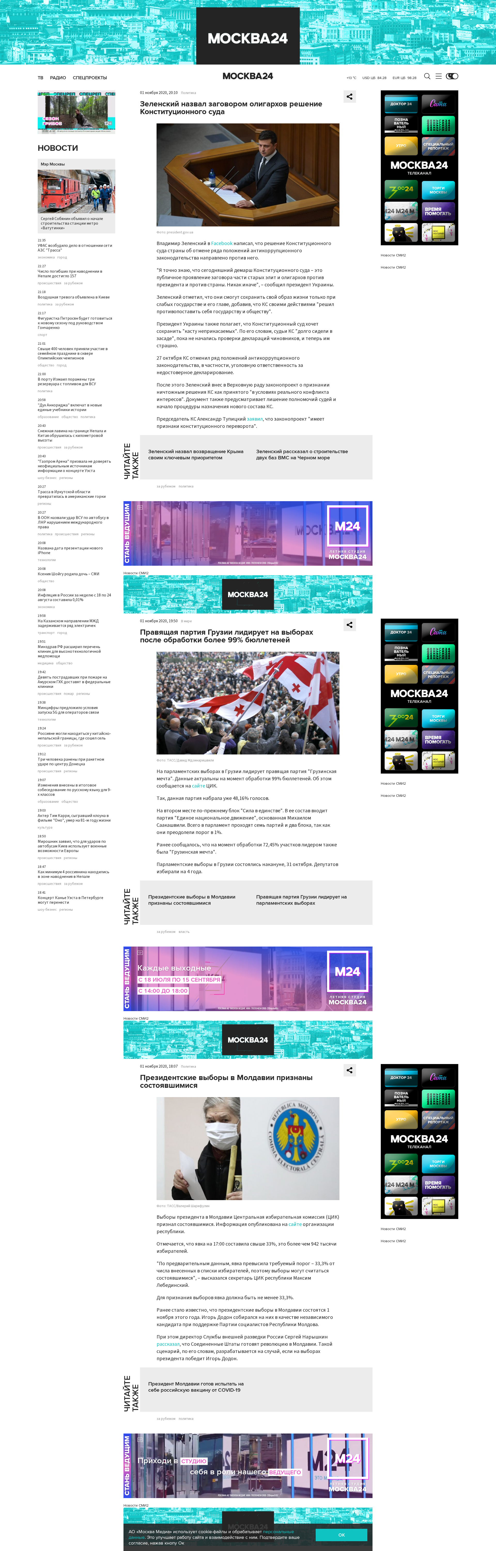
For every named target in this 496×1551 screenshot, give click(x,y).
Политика (188, 93)
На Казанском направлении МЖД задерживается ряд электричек (68, 623)
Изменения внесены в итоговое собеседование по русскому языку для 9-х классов (74, 789)
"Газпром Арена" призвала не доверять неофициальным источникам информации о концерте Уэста (74, 466)
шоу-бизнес (47, 478)
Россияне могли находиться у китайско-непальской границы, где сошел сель (74, 736)
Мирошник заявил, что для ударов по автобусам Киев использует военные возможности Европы (72, 846)
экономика (46, 257)
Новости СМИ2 (136, 573)
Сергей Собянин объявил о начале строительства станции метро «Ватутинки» (72, 223)
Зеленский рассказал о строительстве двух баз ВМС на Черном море (302, 454)
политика (45, 304)
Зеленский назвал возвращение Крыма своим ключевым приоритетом (196, 454)
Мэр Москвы (53, 164)
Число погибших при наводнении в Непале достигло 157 (70, 274)
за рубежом (73, 283)
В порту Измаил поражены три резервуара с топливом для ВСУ (67, 381)
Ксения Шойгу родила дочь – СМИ (68, 574)
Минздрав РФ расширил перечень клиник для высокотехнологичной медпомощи (69, 651)
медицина (45, 663)
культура (45, 827)
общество (46, 365)
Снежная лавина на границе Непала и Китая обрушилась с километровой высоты (72, 435)
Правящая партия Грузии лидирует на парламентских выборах (301, 900)
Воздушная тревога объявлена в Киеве (74, 297)
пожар (69, 694)
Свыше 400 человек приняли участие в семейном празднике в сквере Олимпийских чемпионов (73, 353)
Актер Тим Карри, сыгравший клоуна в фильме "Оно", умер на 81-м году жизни (74, 818)
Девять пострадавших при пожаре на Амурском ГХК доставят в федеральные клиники (74, 681)
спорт (42, 335)
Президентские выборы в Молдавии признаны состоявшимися (191, 900)
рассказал (168, 1344)
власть (184, 932)
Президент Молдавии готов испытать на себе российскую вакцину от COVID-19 (196, 1387)
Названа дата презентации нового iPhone (70, 550)
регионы (66, 478)
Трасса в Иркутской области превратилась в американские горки (72, 494)
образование (48, 417)
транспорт (46, 633)
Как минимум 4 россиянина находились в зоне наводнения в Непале (73, 874)
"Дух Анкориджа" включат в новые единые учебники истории (70, 407)
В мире (186, 621)
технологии (47, 560)
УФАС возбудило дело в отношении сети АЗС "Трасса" (75, 248)
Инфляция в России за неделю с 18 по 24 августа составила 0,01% (74, 597)
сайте (198, 786)
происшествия (49, 283)
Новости (58, 148)
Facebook (222, 243)
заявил (255, 419)
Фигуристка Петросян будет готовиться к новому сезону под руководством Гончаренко (75, 323)
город (62, 257)
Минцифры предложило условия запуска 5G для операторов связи (68, 710)
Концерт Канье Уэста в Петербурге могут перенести (70, 900)
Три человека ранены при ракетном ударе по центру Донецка (71, 762)
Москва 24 (248, 76)
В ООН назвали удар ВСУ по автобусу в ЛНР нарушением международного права (73, 522)
